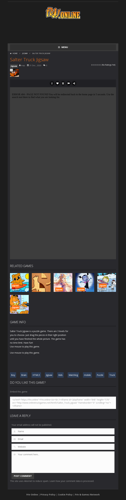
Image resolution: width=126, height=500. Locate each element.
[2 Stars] (94, 65)
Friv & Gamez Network (87, 494)
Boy (13, 375)
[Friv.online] (63, 12)
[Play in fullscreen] (63, 83)
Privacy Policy (47, 494)
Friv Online (32, 494)
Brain (23, 375)
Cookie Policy (65, 494)
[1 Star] (92, 65)
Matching (73, 375)
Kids (60, 375)
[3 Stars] (96, 65)
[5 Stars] (100, 65)
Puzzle (100, 375)
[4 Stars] (98, 65)
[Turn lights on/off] (52, 83)
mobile (87, 375)
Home (15, 53)
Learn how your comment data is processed (71, 481)
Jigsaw (25, 53)
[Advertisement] (66, 31)
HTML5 (36, 375)
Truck (112, 375)
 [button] (68, 83)
